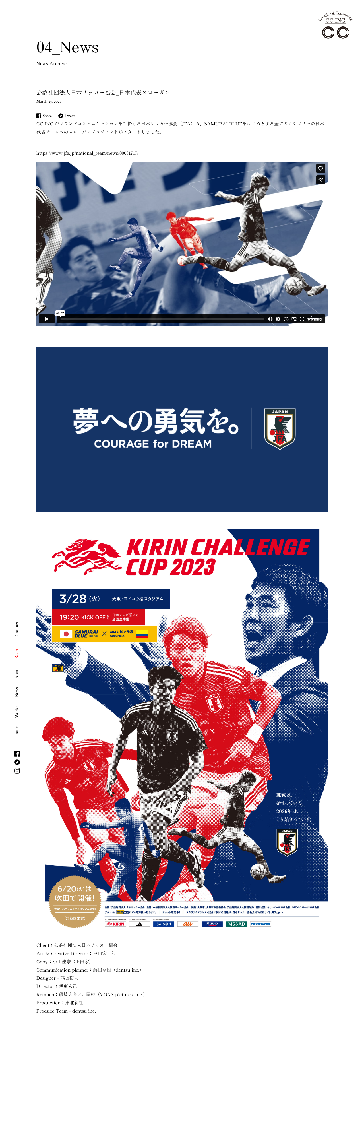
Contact (17, 629)
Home (17, 732)
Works (17, 712)
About (17, 673)
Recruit (17, 652)
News (17, 692)
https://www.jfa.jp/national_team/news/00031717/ (87, 153)
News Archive (51, 63)
